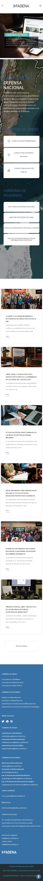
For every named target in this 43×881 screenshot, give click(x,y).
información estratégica (31, 707)
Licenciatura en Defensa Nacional (12, 683)
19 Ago (39, 292)
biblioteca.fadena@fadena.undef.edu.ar (14, 808)
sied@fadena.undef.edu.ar (10, 845)
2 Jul (39, 466)
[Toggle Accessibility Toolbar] (38, 876)
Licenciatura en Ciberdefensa (11, 679)
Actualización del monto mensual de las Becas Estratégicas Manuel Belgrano (21, 435)
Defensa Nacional (29, 704)
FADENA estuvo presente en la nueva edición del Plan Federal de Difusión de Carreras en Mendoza (21, 551)
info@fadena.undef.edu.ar (10, 838)
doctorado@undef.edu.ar (10, 772)
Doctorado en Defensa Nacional (12, 701)
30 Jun (39, 524)
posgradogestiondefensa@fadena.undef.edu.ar (17, 779)
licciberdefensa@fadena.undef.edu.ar (13, 736)
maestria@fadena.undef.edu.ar (12, 766)
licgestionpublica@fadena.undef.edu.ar (14, 749)
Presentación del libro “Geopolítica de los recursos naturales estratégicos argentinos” (21, 609)
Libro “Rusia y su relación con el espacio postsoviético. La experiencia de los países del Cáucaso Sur (21, 377)
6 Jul (39, 408)
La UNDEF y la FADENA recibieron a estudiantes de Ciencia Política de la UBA (21, 319)
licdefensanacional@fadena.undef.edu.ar (15, 743)
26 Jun (39, 582)
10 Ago (39, 350)
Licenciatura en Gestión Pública (12, 686)
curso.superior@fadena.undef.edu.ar (13, 796)
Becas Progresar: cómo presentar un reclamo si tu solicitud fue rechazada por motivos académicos (21, 493)
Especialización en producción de (13, 707)
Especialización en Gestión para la (13, 704)
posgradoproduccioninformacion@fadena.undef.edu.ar (20, 785)
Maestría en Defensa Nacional (11, 698)
